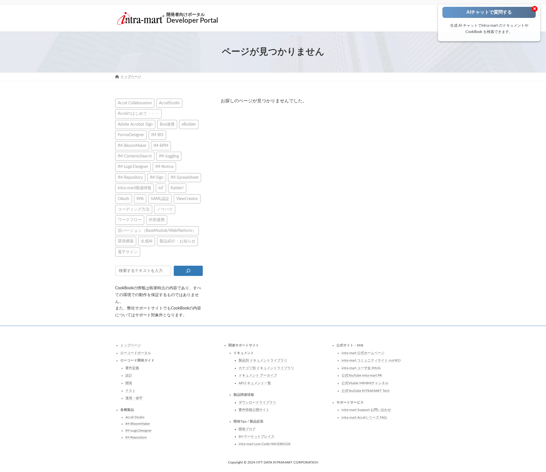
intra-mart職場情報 (134, 188)
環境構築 (126, 241)
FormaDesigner (131, 135)
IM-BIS (157, 135)
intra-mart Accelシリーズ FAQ (364, 417)
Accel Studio (134, 417)
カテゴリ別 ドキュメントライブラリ (266, 367)
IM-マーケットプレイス (256, 436)
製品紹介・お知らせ (177, 241)
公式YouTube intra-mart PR (362, 375)
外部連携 (157, 220)
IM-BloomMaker (132, 145)
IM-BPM (161, 145)
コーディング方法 (134, 209)
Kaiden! (177, 188)
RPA (140, 198)
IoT (161, 188)
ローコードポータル (135, 352)
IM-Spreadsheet (184, 177)
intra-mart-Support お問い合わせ (366, 409)
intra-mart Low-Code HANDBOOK (265, 444)
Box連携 (167, 124)
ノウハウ (165, 209)
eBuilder (189, 124)
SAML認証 (160, 198)
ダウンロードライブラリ (257, 402)
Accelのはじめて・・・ (138, 113)
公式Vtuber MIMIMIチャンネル (365, 383)
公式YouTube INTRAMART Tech (366, 390)
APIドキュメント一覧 (255, 383)
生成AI (146, 241)
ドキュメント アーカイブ (258, 375)
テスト (130, 390)
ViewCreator (187, 198)
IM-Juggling (169, 156)
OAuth (123, 198)
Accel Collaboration (135, 103)
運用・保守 (133, 398)
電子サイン (128, 251)
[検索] (188, 271)
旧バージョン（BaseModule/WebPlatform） (157, 230)
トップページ (130, 345)
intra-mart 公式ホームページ (363, 352)
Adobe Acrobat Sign (135, 124)
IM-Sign (157, 177)
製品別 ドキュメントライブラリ (263, 360)
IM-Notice (164, 167)
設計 (128, 375)
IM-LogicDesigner (133, 167)
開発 (128, 383)
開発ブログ (247, 429)
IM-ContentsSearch (135, 156)
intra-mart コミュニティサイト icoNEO (371, 360)
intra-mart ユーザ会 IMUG (361, 367)
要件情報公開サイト (254, 409)
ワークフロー (130, 220)
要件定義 (132, 367)
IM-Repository (130, 177)
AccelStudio (169, 103)
